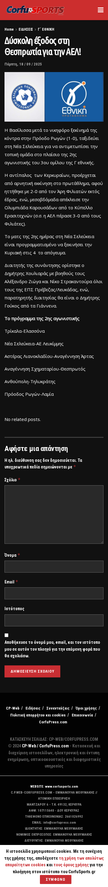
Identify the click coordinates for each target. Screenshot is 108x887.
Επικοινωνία (82, 715)
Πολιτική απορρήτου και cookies (38, 715)
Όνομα (12, 555)
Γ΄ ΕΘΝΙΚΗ (46, 29)
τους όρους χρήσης (71, 864)
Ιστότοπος (14, 608)
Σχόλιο (12, 480)
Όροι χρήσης (86, 708)
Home (9, 29)
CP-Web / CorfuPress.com (45, 745)
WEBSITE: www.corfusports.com (54, 787)
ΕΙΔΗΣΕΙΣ (26, 29)
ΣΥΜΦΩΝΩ (55, 879)
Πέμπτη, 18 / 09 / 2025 (23, 64)
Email (11, 582)
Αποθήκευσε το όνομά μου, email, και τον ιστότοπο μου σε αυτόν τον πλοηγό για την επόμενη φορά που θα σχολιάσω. (52, 649)
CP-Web (13, 708)
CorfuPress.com (53, 722)
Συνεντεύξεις (58, 708)
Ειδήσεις (33, 708)
